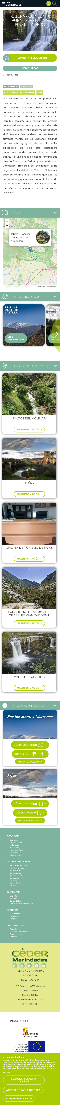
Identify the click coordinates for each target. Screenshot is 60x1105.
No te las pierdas (17, 868)
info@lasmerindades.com (30, 999)
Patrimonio (10, 86)
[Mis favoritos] (48, 3)
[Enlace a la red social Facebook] (36, 966)
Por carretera (15, 870)
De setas (14, 880)
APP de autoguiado (18, 865)
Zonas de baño (16, 901)
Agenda (13, 929)
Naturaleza (14, 845)
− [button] (7, 225)
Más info (6, 1072)
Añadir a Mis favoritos (32, 57)
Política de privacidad (30, 970)
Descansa (14, 916)
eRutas (13, 885)
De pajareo (14, 878)
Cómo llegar (30, 68)
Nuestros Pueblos (18, 850)
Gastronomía (15, 855)
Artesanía (14, 852)
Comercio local (16, 934)
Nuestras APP (30, 979)
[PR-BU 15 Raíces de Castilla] (24, 325)
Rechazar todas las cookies (24, 1080)
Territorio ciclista (17, 875)
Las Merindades (14, 3)
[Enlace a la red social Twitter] (29, 966)
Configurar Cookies (19, 1098)
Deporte (13, 896)
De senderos (15, 873)
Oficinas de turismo (18, 931)
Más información (16, 338)
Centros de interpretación (21, 903)
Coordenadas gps (30, 1004)
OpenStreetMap (51, 286)
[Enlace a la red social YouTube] (43, 966)
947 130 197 (32, 995)
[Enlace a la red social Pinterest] (22, 966)
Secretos (14, 840)
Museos (13, 898)
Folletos (13, 936)
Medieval (26, 86)
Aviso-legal (30, 975)
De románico (15, 883)
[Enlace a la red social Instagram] (14, 966)
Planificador (15, 913)
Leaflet (40, 286)
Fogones (13, 919)
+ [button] (7, 221)
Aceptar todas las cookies (23, 1090)
